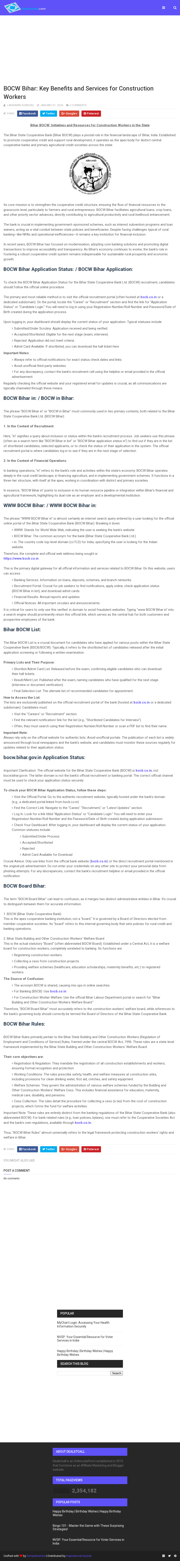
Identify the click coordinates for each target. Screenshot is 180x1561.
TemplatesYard (36, 1555)
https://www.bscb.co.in (21, 558)
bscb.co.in (148, 297)
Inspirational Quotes (79, 1555)
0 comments (78, 105)
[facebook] (163, 1556)
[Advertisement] (90, 49)
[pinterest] (174, 1556)
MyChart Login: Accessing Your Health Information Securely (83, 1324)
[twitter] (169, 1556)
